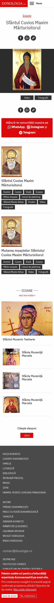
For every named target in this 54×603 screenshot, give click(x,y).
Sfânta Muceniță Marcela (32, 354)
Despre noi (9, 559)
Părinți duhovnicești (15, 507)
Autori (7, 502)
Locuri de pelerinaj (31, 196)
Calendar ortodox (13, 531)
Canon (18, 191)
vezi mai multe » (27, 295)
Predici (31, 202)
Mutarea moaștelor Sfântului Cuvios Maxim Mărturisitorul (22, 252)
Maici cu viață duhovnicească (20, 511)
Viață (28, 191)
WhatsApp (18, 127)
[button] (36, 3)
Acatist (6, 191)
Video (27, 97)
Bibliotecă (9, 473)
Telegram (29, 132)
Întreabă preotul (13, 478)
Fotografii (43, 97)
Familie (7, 463)
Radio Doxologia (12, 540)
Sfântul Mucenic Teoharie (19, 339)
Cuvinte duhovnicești (16, 458)
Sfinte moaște (10, 196)
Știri (6, 487)
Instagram (37, 127)
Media (6, 483)
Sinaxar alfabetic (13, 521)
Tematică (8, 516)
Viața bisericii (11, 454)
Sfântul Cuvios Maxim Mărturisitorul (17, 182)
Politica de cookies (14, 564)
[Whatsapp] (27, 38)
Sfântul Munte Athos (13, 202)
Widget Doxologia (13, 536)
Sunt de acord (9, 595)
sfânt (27, 435)
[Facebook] (20, 38)
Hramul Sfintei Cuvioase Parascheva (24, 492)
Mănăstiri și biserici (15, 526)
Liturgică (8, 468)
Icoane (27, 15)
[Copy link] (33, 38)
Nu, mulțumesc (27, 595)
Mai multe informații (25, 589)
